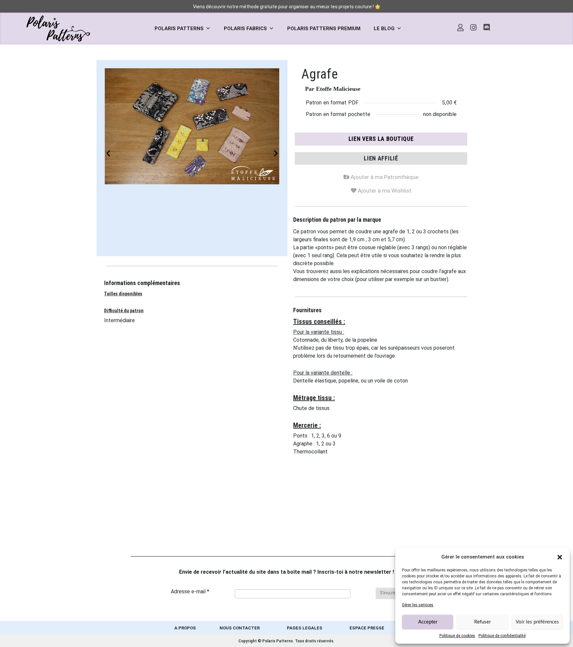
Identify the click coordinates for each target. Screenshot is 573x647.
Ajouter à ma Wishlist (381, 189)
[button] (559, 557)
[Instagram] (473, 27)
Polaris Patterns (179, 28)
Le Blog (384, 28)
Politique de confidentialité (502, 635)
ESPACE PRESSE (367, 627)
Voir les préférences (537, 621)
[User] (460, 27)
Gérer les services (417, 605)
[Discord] (486, 27)
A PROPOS (185, 627)
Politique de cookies (457, 635)
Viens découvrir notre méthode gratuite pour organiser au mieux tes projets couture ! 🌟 (286, 6)
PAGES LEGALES (304, 627)
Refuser (482, 621)
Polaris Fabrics (245, 28)
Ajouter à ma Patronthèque (381, 175)
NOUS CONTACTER (240, 627)
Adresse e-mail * (190, 591)
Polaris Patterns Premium (323, 28)
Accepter (427, 621)
